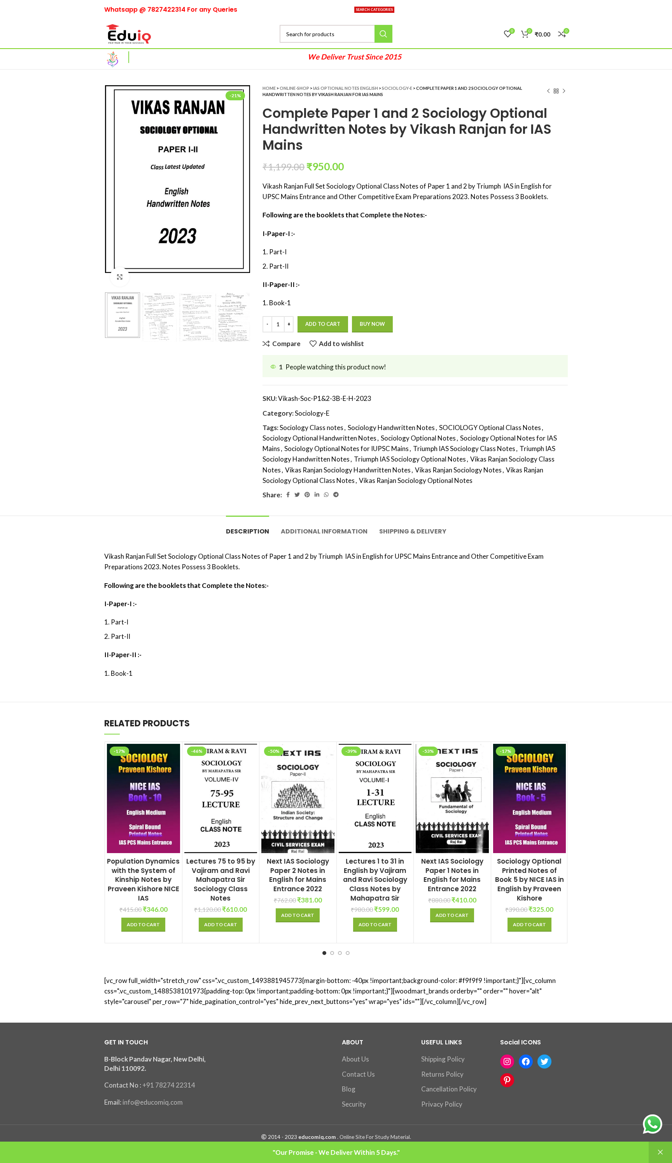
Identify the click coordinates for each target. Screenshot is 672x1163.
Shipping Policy (443, 1059)
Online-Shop (294, 88)
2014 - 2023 (282, 1137)
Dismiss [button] (660, 1152)
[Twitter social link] (297, 495)
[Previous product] (548, 91)
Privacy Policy (441, 1104)
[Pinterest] (507, 1080)
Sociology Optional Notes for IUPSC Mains (346, 448)
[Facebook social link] (288, 495)
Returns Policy (442, 1074)
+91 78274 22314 (168, 1085)
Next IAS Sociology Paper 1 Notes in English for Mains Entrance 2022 (452, 875)
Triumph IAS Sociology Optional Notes (410, 459)
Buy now (372, 324)
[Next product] (564, 91)
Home (269, 88)
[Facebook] (526, 1062)
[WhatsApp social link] (326, 495)
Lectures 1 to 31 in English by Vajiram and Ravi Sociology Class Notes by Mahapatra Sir (375, 880)
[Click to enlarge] (120, 277)
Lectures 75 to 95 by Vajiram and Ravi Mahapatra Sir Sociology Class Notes (220, 880)
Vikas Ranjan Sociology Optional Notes (415, 480)
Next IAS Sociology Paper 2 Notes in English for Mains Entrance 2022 (298, 875)
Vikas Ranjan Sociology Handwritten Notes (348, 470)
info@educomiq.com (152, 1102)
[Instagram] (507, 1062)
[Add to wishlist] (174, 791)
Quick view (174, 774)
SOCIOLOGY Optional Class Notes (490, 427)
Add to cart (322, 324)
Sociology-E (397, 88)
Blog (348, 1089)
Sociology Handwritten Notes (391, 427)
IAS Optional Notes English (345, 88)
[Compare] (174, 756)
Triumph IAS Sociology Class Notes (464, 448)
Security (354, 1104)
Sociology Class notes (311, 427)
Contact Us (358, 1074)
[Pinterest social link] (307, 495)
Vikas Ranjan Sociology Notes (458, 470)
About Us (355, 1059)
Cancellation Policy (449, 1089)
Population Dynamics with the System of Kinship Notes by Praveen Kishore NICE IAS (143, 880)
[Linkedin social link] (317, 495)
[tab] (247, 527)
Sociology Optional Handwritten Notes (319, 438)
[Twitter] (544, 1062)
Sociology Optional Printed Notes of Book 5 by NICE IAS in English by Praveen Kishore (529, 880)
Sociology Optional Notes (418, 438)
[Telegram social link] (336, 495)
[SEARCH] (383, 34)
